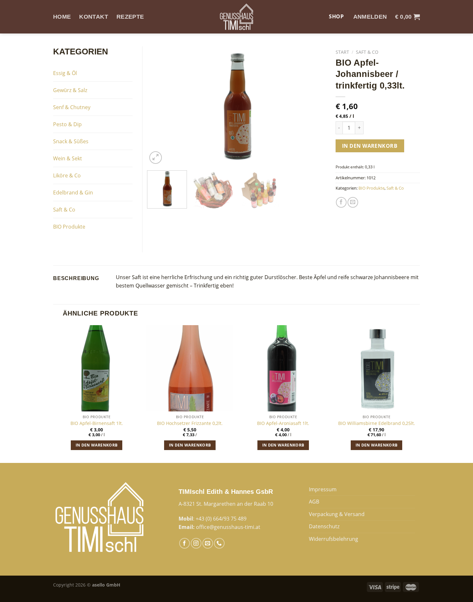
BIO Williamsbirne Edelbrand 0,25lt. (376, 423)
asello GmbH (106, 585)
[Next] (314, 106)
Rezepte (130, 17)
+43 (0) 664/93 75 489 (221, 518)
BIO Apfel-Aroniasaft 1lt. (283, 423)
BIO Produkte (371, 188)
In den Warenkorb (370, 145)
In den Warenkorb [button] (97, 445)
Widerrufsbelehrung (333, 538)
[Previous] (159, 106)
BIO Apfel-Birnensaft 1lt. (96, 423)
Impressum (323, 489)
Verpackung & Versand (337, 514)
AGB (314, 501)
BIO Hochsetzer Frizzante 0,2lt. (190, 423)
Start (342, 52)
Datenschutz (324, 526)
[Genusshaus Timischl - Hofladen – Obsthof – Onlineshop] (236, 16)
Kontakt (93, 17)
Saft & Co (367, 52)
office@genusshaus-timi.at (228, 527)
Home (62, 17)
